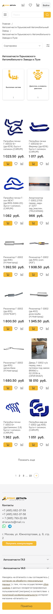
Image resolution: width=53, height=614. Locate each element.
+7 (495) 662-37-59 (14, 510)
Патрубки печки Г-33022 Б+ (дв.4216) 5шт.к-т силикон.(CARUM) (13, 145)
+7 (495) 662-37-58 (14, 514)
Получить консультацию (19, 543)
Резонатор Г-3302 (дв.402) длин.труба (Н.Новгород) (38, 312)
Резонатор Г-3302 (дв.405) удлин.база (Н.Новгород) (13, 366)
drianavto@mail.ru (13, 522)
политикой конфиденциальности (20, 594)
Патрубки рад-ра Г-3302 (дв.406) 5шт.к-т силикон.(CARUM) (38, 425)
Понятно (26, 606)
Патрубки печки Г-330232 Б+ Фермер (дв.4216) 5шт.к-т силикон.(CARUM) (38, 146)
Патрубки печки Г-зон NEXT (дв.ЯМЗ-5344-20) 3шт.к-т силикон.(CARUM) (13, 203)
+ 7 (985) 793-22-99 (14, 518)
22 (30, 475)
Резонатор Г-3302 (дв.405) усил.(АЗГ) (38, 260)
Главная (6, 23)
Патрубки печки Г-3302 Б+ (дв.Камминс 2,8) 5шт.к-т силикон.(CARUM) (12, 427)
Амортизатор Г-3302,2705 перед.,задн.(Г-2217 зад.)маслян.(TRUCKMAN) (36, 204)
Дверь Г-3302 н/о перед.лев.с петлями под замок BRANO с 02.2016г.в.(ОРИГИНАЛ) (39, 369)
